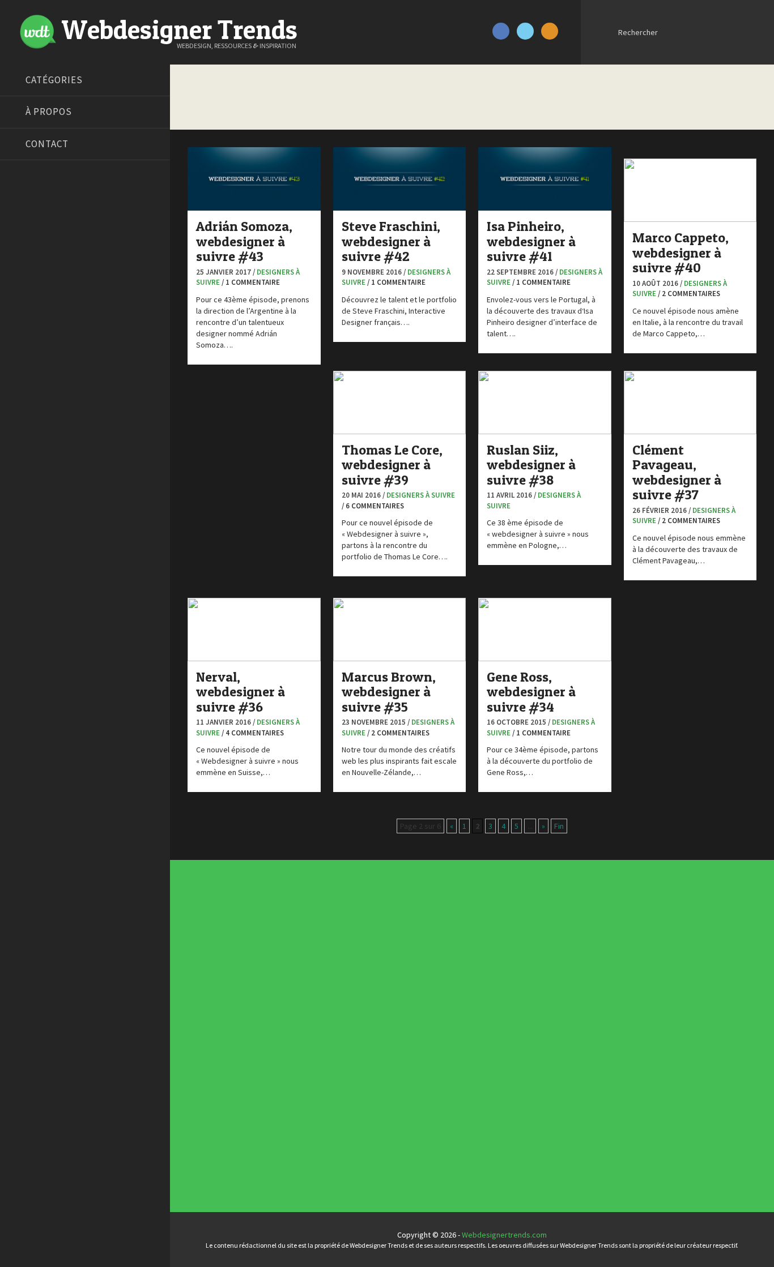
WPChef (24, 449)
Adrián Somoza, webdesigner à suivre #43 (244, 241)
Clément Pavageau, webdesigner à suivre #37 (676, 472)
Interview (358, 1045)
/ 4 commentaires (253, 733)
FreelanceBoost (38, 350)
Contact (47, 144)
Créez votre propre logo (53, 279)
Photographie (365, 1079)
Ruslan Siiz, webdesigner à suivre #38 (531, 465)
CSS (349, 977)
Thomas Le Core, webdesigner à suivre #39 (392, 465)
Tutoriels (357, 1113)
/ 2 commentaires (689, 293)
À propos (48, 111)
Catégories (54, 80)
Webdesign (361, 1164)
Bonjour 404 (31, 237)
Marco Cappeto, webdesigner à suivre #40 (680, 252)
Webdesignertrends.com (504, 1235)
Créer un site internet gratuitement (70, 265)
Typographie (363, 1130)
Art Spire (26, 208)
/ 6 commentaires (373, 506)
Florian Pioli (30, 321)
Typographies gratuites (520, 960)
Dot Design (29, 307)
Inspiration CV (503, 994)
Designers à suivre (420, 495)
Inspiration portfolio (514, 977)
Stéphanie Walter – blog (51, 392)
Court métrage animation (53, 251)
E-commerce (363, 1011)
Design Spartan (37, 293)
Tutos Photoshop (40, 421)
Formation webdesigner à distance (70, 336)
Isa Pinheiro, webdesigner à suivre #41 (531, 241)
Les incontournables (514, 926)
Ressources (362, 1096)
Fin (559, 826)
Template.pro (34, 406)
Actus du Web (365, 926)
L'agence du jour (369, 1062)
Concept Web (365, 943)
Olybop (23, 364)
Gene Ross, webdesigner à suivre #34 (531, 692)
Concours (358, 960)
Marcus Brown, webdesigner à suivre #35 (389, 692)
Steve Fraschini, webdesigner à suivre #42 (391, 241)
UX (346, 1147)
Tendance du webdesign (521, 943)
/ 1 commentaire (251, 282)
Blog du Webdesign (44, 222)
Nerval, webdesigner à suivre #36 (240, 692)
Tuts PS (23, 435)
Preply (22, 378)
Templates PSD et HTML (520, 1011)
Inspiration (360, 1028)
